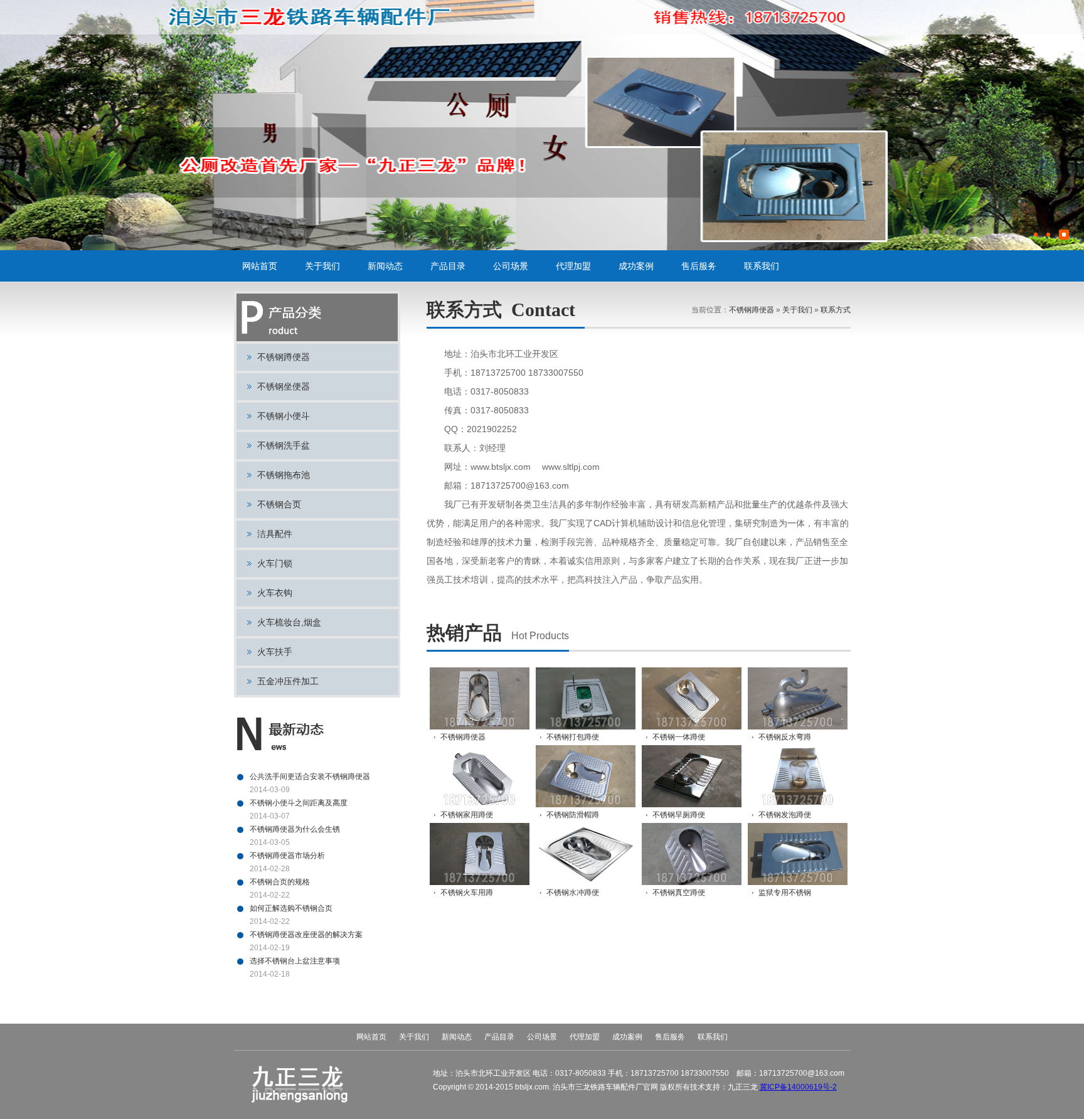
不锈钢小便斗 (283, 416)
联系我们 (761, 266)
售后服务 (698, 266)
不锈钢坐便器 (283, 386)
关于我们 (322, 266)
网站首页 (259, 266)
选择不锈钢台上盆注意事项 (295, 961)
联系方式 (836, 309)
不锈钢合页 (279, 504)
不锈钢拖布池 (283, 475)
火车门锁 (274, 563)
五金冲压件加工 (288, 681)
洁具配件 (274, 534)
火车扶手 (274, 652)
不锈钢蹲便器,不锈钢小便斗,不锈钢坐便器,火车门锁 (299, 17)
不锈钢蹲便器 (283, 357)
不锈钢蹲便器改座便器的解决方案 (306, 934)
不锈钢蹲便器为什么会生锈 (295, 829)
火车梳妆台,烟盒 (289, 622)
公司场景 (510, 266)
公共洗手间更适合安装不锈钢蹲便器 (310, 776)
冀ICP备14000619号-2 (798, 1087)
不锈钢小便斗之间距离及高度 (299, 802)
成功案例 (636, 266)
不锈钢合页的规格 (280, 882)
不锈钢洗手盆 (283, 445)
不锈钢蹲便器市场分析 (287, 855)
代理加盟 (573, 266)
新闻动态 (385, 266)
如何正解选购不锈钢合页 (291, 908)
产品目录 (447, 266)
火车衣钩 (274, 593)
